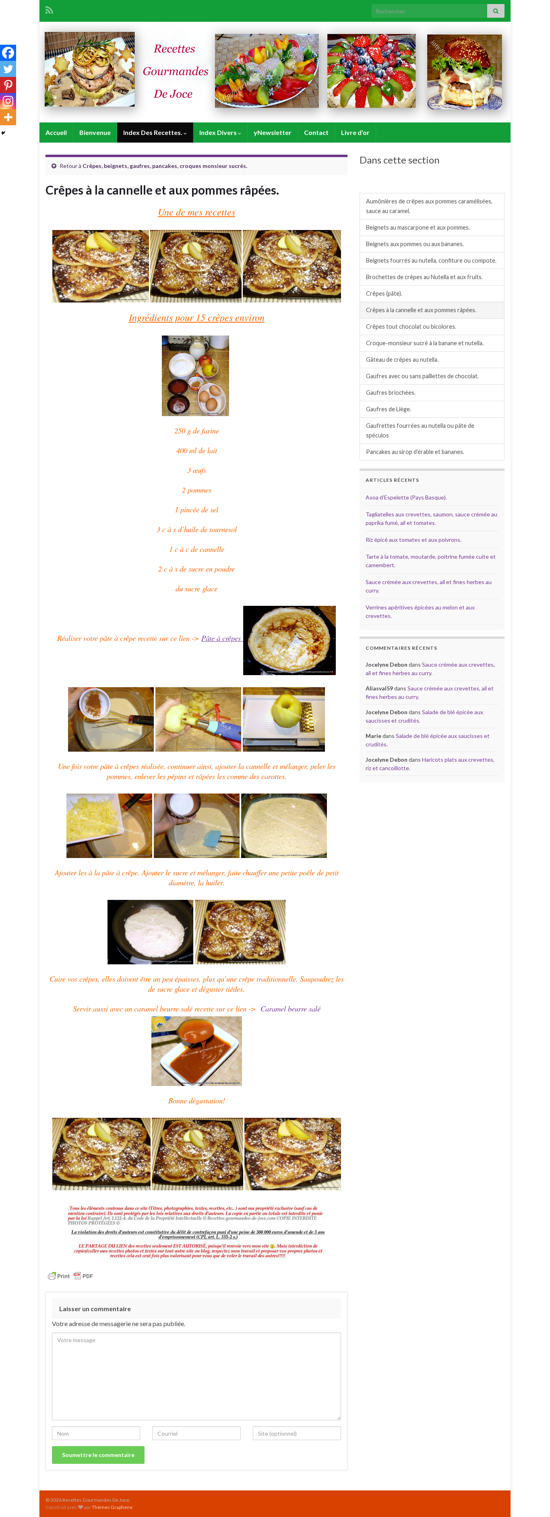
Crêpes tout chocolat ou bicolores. (411, 326)
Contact (316, 132)
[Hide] (3, 133)
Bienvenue (95, 132)
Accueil (56, 132)
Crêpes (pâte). (384, 293)
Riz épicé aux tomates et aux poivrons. (413, 539)
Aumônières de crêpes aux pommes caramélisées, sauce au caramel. (429, 206)
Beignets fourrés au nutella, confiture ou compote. (431, 260)
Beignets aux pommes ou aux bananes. (415, 243)
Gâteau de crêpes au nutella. (402, 359)
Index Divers (218, 132)
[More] (8, 117)
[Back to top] (532, 1499)
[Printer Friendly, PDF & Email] (70, 1275)
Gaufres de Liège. (388, 409)
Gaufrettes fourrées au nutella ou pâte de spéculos (420, 430)
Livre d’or (355, 132)
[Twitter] (8, 69)
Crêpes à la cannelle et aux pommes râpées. (421, 310)
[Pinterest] (8, 85)
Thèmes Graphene (112, 1507)
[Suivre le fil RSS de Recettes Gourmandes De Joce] (49, 9)
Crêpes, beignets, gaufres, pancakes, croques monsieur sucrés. (165, 165)
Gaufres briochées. (391, 392)
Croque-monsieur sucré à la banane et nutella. (425, 343)
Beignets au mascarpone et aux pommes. (418, 227)
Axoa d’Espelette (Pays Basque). (406, 497)
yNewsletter (273, 132)
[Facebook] (8, 53)
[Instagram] (8, 101)
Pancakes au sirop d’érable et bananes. (415, 451)
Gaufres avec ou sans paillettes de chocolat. (422, 376)
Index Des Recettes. (153, 132)
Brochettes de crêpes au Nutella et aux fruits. (424, 277)
